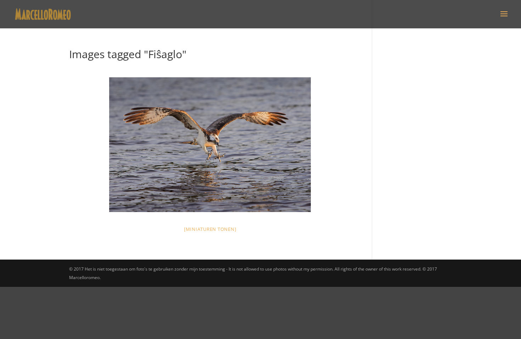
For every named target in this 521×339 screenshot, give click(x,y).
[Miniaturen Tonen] (210, 229)
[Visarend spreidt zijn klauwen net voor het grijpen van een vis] (210, 144)
